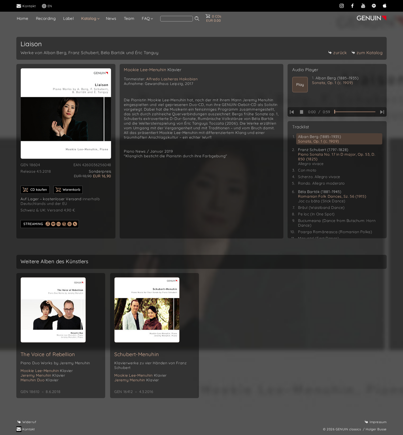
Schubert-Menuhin (136, 354)
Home (22, 18)
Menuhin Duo (40, 380)
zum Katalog (370, 52)
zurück (340, 52)
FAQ (146, 18)
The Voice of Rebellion (48, 354)
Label (68, 18)
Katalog (88, 18)
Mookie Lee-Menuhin (152, 69)
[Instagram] (341, 6)
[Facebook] (352, 6)
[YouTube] (363, 6)
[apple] (384, 6)
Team (129, 18)
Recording (46, 18)
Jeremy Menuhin (43, 375)
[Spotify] (373, 6)
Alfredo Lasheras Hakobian (172, 79)
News (111, 18)
